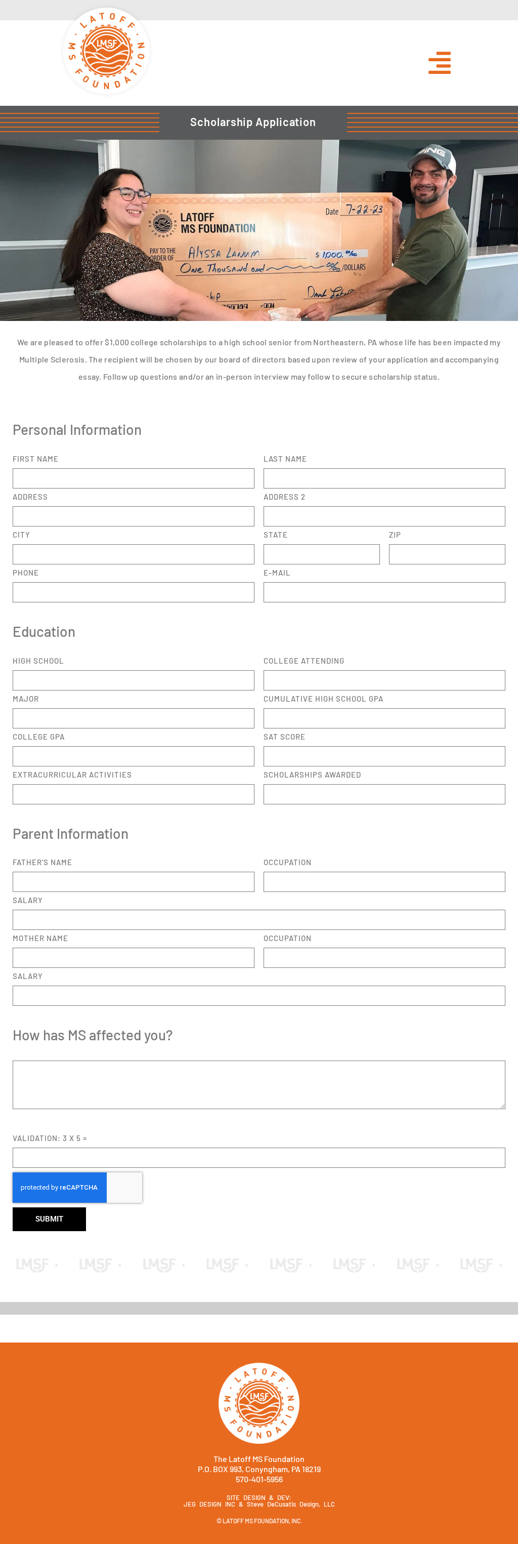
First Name (36, 459)
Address (30, 497)
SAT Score (285, 737)
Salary (28, 901)
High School (38, 661)
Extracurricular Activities (72, 775)
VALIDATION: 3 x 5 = (50, 1138)
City (21, 535)
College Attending (304, 661)
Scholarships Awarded (312, 775)
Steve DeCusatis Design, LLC (291, 1504)
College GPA (39, 737)
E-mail (277, 573)
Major (26, 699)
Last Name (285, 459)
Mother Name (40, 938)
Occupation (288, 863)
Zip (395, 535)
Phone (26, 573)
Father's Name (42, 863)
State (276, 535)
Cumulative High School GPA (323, 699)
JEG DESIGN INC (209, 1504)
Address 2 (285, 497)
